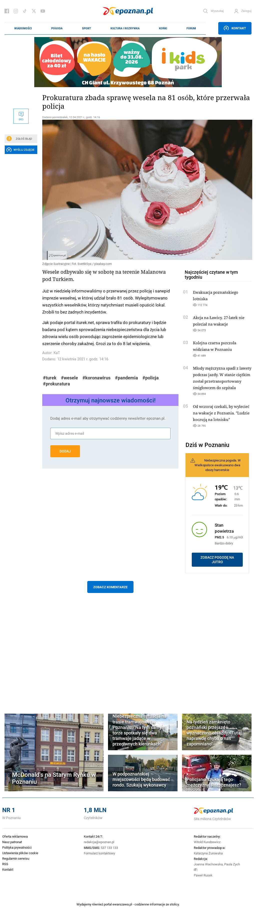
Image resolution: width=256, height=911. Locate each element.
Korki (163, 28)
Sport (86, 28)
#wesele (69, 378)
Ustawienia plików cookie (20, 853)
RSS (5, 864)
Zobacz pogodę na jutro (217, 559)
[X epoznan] (34, 11)
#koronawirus (96, 378)
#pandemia (126, 378)
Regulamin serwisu (15, 858)
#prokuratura (56, 384)
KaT (57, 352)
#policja (150, 378)
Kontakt (239, 28)
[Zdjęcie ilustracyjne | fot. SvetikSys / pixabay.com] (110, 190)
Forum (191, 28)
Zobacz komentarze (110, 587)
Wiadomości (23, 28)
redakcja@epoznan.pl (99, 842)
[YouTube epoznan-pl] (42, 11)
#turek (49, 378)
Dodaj (65, 451)
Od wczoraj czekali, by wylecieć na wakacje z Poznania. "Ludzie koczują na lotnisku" (221, 413)
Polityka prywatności (17, 847)
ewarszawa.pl (122, 904)
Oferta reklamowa (15, 836)
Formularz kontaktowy (99, 853)
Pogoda (56, 28)
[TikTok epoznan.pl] (24, 11)
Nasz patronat (12, 842)
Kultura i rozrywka (125, 28)
